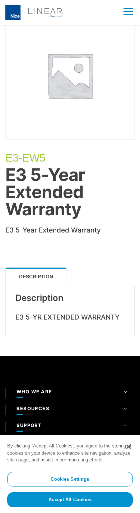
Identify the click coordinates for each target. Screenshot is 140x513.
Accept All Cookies (69, 499)
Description (36, 276)
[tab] (35, 276)
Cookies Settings (70, 479)
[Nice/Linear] (34, 12)
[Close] (128, 447)
